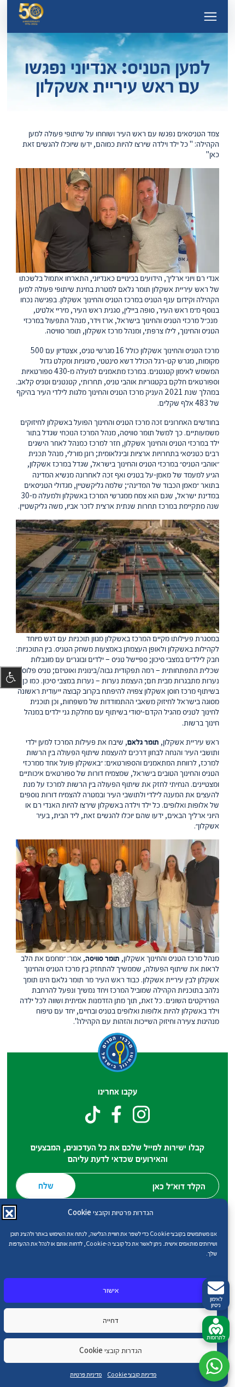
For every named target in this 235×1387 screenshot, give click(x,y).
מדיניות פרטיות (86, 1374)
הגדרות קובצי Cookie (110, 1350)
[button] (9, 1212)
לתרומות (216, 1337)
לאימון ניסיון (216, 1301)
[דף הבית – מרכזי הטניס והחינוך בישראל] (31, 16)
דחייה (111, 1320)
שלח (46, 1185)
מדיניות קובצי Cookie (131, 1374)
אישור (111, 1290)
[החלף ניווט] (210, 16)
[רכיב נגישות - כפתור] (11, 677)
